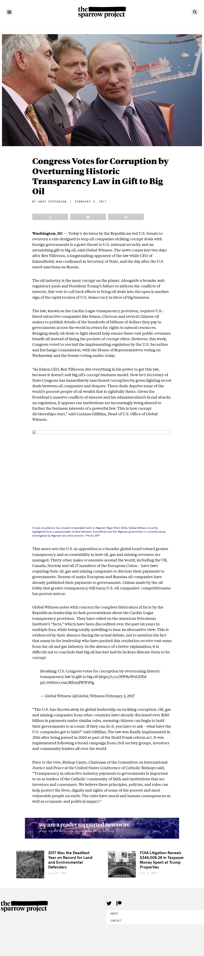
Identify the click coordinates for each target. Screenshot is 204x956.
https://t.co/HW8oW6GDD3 (122, 676)
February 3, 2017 (120, 695)
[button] (9, 12)
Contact (116, 920)
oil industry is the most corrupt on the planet (79, 280)
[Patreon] (119, 903)
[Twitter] (109, 903)
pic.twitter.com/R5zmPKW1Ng (67, 682)
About (114, 913)
